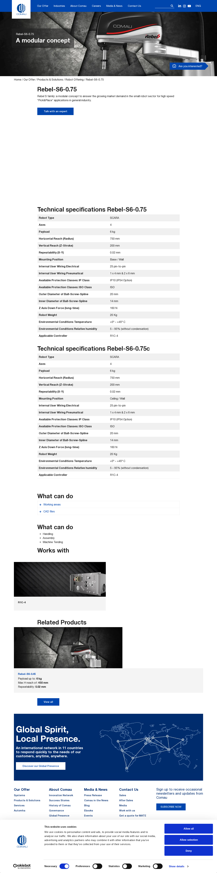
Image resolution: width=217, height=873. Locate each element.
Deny (189, 850)
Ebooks (88, 810)
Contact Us (134, 5)
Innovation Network (61, 795)
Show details (176, 866)
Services (19, 805)
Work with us (127, 810)
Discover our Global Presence (41, 766)
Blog (87, 805)
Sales (122, 795)
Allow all (189, 828)
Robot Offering (74, 79)
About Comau (78, 5)
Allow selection (189, 839)
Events (88, 815)
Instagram (184, 6)
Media (123, 805)
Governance (56, 810)
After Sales (126, 800)
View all (48, 701)
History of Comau (60, 805)
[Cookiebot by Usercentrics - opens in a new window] (22, 866)
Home (17, 79)
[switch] (97, 866)
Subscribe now (171, 806)
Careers (96, 5)
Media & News (114, 5)
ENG (198, 5)
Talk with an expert (55, 111)
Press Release (93, 795)
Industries (59, 5)
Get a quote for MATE (132, 815)
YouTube (189, 6)
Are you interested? (190, 66)
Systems (19, 795)
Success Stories (59, 800)
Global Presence (59, 815)
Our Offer (42, 5)
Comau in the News (96, 800)
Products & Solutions (50, 79)
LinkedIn (179, 6)
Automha (19, 810)
